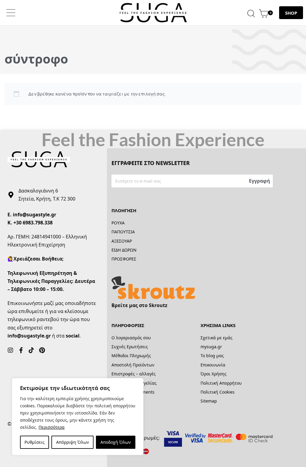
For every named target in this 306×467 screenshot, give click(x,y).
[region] (77, 416)
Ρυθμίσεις (35, 442)
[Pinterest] (42, 350)
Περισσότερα (52, 427)
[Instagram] (10, 350)
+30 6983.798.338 (33, 222)
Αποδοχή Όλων (115, 442)
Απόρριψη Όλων (72, 442)
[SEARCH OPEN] (251, 12)
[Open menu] (11, 12)
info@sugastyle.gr (34, 214)
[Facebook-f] (21, 350)
